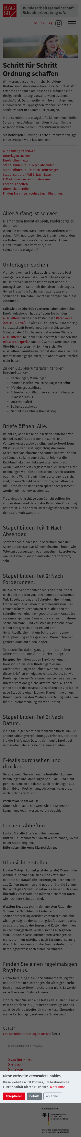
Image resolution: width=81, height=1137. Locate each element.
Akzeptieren (14, 1096)
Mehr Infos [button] (57, 1087)
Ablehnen (53, 1096)
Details (34, 1096)
